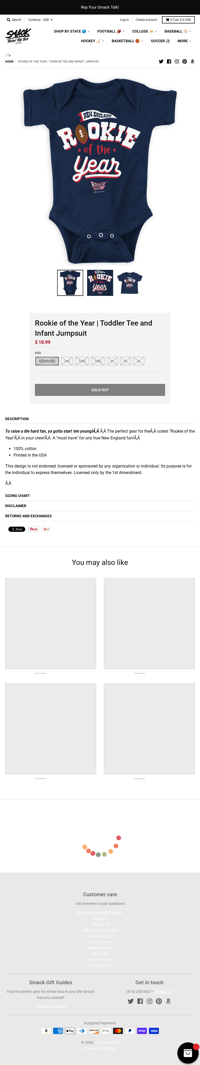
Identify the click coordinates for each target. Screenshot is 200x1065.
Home (9, 61)
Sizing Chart (17, 496)
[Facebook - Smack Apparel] (169, 61)
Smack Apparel (107, 1042)
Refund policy (100, 965)
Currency (34, 20)
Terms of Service (100, 942)
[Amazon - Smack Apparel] (192, 61)
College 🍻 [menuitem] (142, 31)
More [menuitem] (183, 41)
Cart (181, 20)
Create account (146, 20)
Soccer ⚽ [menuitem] (160, 41)
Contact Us (100, 924)
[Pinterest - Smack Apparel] (184, 61)
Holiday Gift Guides (50, 1007)
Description (17, 419)
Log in (124, 20)
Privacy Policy (100, 936)
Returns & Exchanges (100, 930)
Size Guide (100, 953)
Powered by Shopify (100, 1048)
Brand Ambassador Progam (100, 913)
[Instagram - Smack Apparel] (176, 61)
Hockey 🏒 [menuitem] (91, 41)
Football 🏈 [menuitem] (109, 31)
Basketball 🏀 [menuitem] (126, 41)
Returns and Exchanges (28, 516)
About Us (100, 919)
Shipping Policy (100, 948)
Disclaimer (15, 506)
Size (38, 353)
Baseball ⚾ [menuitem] (176, 31)
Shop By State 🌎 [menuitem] (70, 31)
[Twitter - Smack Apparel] (161, 61)
